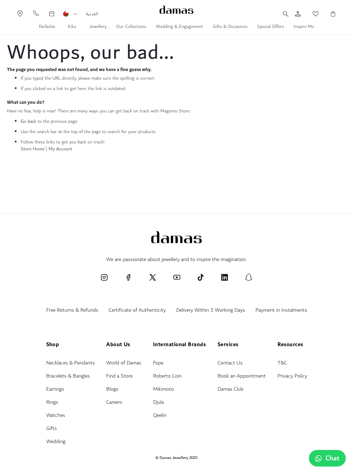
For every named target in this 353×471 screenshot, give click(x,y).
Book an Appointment (242, 376)
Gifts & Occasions (230, 27)
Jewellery (98, 27)
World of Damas (123, 363)
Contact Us (230, 363)
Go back (28, 121)
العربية (92, 13)
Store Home (32, 149)
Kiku (73, 27)
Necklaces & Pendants (70, 363)
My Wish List (312, 14)
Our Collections (131, 27)
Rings (52, 402)
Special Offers (270, 27)
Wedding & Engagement (179, 27)
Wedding (55, 441)
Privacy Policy (292, 376)
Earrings (55, 389)
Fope (158, 363)
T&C (282, 363)
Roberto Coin (167, 376)
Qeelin (160, 415)
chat (332, 458)
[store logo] (176, 9)
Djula (158, 402)
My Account (60, 149)
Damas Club (230, 389)
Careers (114, 402)
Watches (55, 415)
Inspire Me (304, 27)
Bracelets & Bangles (68, 376)
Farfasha (47, 27)
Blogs (112, 389)
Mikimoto (163, 389)
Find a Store (119, 376)
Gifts (51, 428)
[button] (75, 14)
